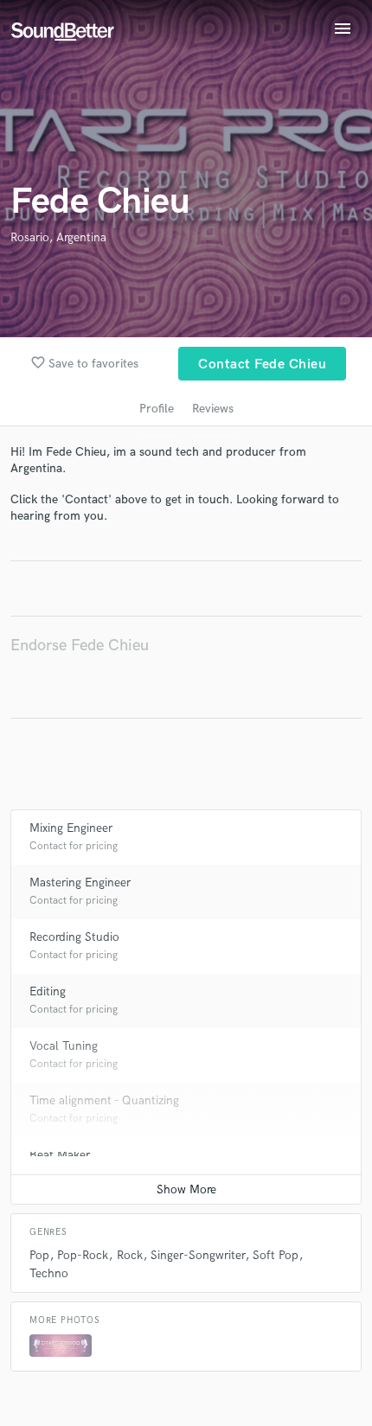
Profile (156, 408)
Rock (130, 1255)
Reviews (213, 408)
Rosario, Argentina (58, 237)
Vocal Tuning (63, 1046)
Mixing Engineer (70, 828)
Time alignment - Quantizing (104, 1100)
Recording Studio (74, 937)
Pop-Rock (82, 1255)
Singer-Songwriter (198, 1255)
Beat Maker (59, 1155)
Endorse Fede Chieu (79, 645)
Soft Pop (275, 1255)
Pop (39, 1255)
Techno (48, 1273)
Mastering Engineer (80, 882)
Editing (47, 991)
